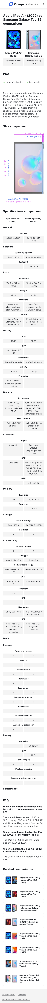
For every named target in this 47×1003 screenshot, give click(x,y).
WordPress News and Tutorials (16, 999)
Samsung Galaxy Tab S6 (33, 54)
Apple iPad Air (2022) (13, 54)
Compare (26, 4)
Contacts (22, 995)
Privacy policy (8, 995)
